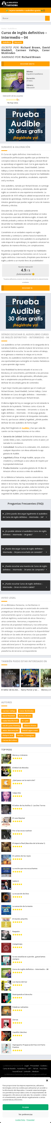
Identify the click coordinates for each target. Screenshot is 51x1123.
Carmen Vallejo (9, 711)
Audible (25, 428)
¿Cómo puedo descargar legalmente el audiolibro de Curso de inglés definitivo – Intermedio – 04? (25, 515)
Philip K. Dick (8, 735)
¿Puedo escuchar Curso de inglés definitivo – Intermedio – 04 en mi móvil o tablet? (23, 585)
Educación (18, 42)
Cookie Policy (20, 1120)
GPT (29, 1068)
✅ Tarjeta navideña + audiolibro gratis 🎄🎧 (25, 10)
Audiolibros (12, 28)
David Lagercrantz (30, 730)
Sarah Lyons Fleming (11, 725)
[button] (47, 1080)
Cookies (43, 1065)
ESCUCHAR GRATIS (27, 64)
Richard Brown (25, 716)
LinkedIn (27, 1071)
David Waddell (9, 716)
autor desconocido (10, 730)
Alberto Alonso (30, 725)
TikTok (35, 1068)
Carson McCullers (10, 740)
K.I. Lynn (25, 720)
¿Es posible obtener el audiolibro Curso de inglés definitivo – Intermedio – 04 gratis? (25, 533)
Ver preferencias (26, 1114)
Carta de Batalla (9, 1068)
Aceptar (25, 1107)
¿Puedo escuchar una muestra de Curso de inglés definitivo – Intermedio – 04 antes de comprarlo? (25, 568)
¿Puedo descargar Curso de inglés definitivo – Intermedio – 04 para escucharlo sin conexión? (23, 550)
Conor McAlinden (26, 711)
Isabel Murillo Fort (10, 720)
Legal (26, 1065)
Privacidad (30, 1120)
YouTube (43, 1068)
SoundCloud (17, 1071)
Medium (35, 1071)
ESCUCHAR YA (27, 288)
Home (3, 28)
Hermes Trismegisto (25, 735)
